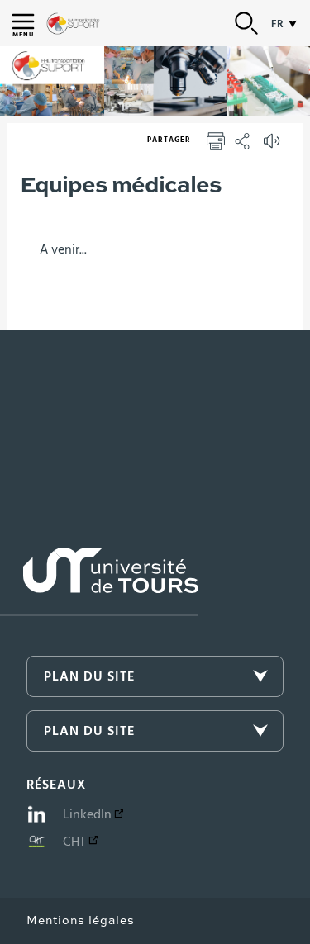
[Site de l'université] (99, 582)
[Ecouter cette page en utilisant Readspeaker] (274, 146)
